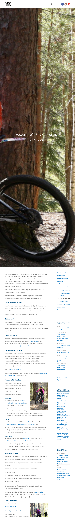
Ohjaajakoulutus (64, 301)
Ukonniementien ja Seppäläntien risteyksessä (21, 424)
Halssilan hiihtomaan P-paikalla (17, 441)
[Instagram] (65, 4)
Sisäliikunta (60, 281)
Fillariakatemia (61, 275)
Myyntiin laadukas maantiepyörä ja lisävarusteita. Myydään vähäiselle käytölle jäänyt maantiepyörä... (63, 473)
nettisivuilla (39, 492)
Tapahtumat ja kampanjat (63, 304)
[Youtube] (69, 4)
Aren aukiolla (27, 422)
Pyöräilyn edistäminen (62, 278)
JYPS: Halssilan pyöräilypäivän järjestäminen (61, 367)
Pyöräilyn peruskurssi (65, 290)
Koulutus (59, 284)
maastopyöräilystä (16, 369)
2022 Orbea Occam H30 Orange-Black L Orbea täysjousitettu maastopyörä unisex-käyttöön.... (63, 459)
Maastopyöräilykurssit (65, 298)
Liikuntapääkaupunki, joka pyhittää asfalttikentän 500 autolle (63, 396)
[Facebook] (62, 4)
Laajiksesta (34, 341)
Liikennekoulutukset (64, 287)
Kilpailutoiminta (61, 307)
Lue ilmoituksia (61, 480)
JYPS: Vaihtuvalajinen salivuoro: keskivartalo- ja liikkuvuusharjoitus (63, 359)
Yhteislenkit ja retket (62, 273)
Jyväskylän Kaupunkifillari (63, 390)
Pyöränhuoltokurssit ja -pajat (65, 294)
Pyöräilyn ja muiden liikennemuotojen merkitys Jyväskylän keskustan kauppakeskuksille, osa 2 (63, 426)
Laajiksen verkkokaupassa (26, 346)
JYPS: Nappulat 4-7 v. (63, 352)
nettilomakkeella (10, 506)
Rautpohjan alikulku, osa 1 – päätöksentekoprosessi (63, 402)
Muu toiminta (60, 310)
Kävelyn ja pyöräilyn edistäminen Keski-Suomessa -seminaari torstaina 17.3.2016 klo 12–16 (63, 436)
